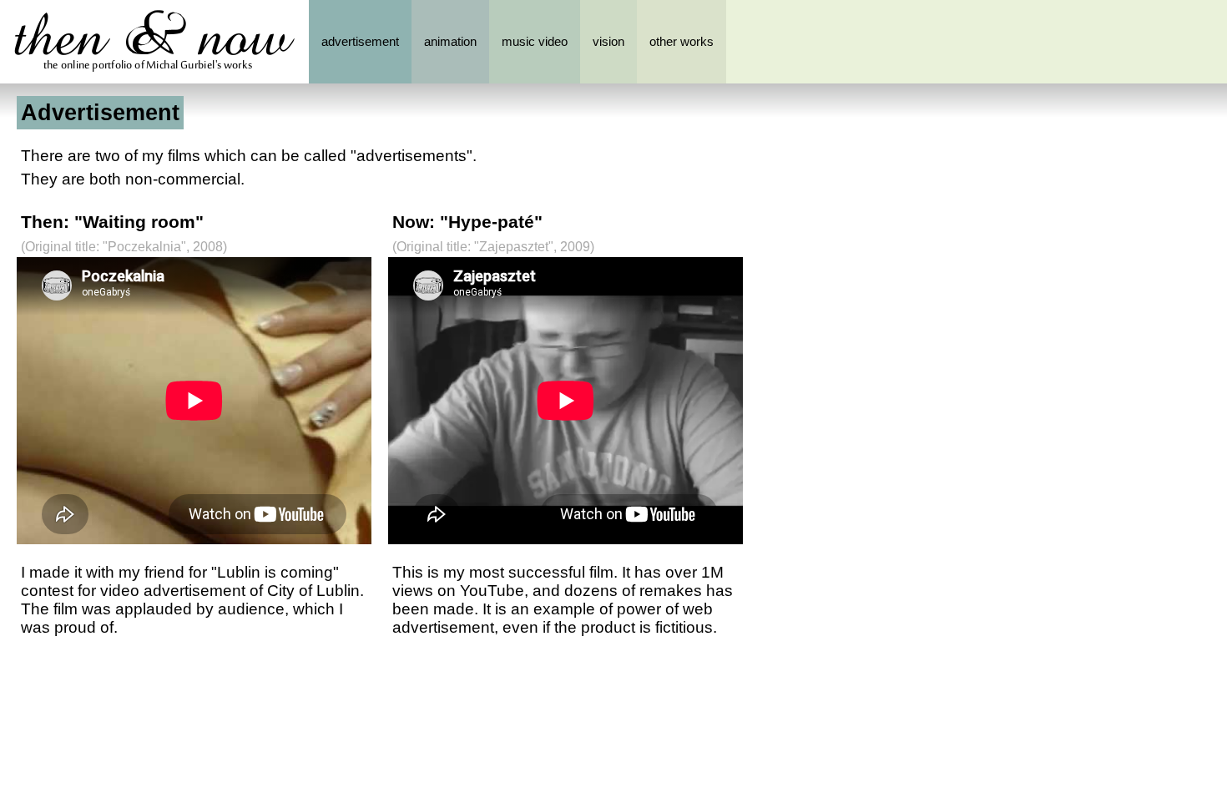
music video (535, 41)
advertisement (360, 41)
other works (681, 41)
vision (608, 41)
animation (450, 41)
